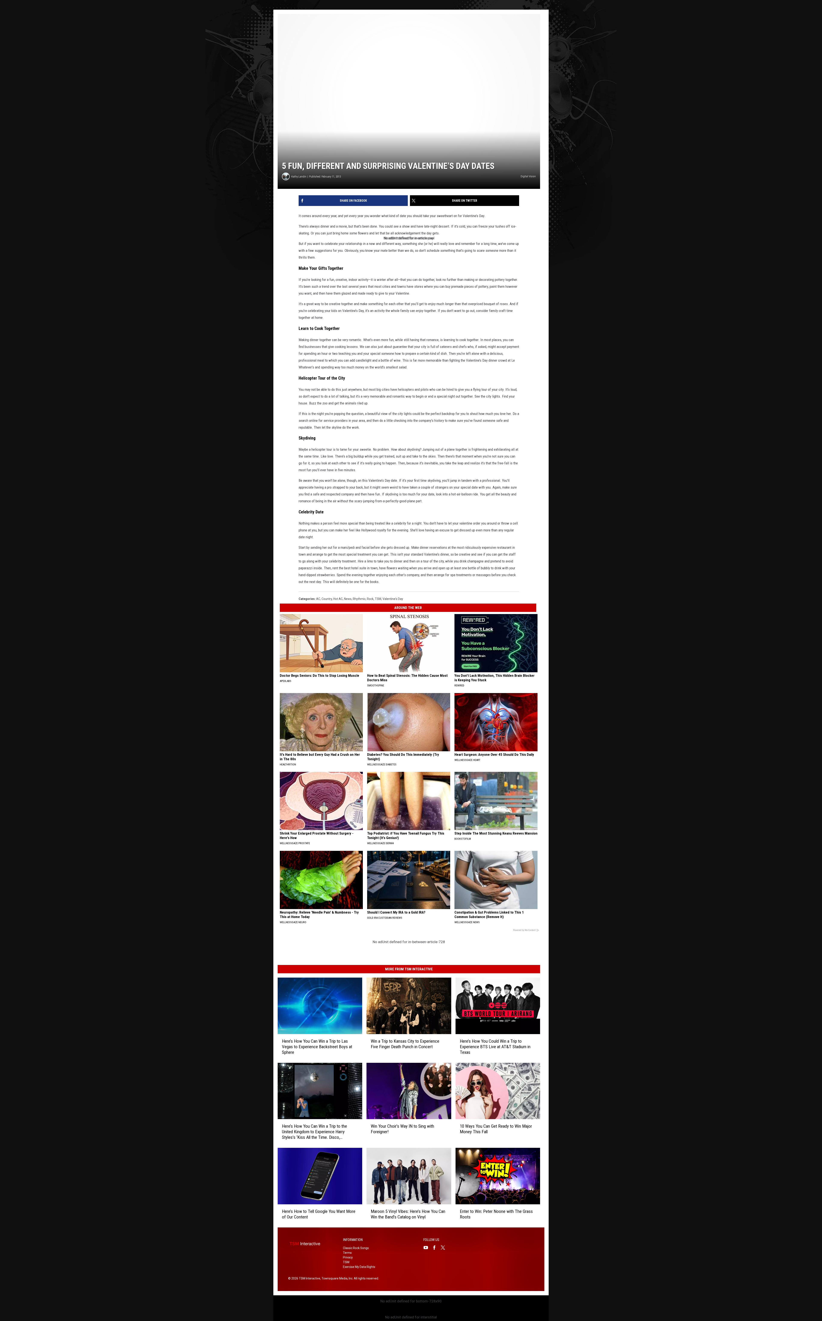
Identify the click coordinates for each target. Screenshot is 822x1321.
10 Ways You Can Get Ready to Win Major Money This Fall (496, 1129)
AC (318, 599)
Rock (370, 599)
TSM (378, 599)
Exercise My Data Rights (359, 1267)
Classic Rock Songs (356, 1248)
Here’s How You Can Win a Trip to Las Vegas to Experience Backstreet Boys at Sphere (317, 1047)
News (347, 599)
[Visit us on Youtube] (427, 1247)
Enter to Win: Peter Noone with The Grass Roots (496, 1214)
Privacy (348, 1257)
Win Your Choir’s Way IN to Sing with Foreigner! (402, 1129)
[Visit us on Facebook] (436, 1247)
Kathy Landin (298, 176)
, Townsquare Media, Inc (336, 1278)
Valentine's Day (393, 599)
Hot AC (338, 599)
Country (327, 599)
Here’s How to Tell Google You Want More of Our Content (318, 1214)
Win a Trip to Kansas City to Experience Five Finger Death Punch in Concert (405, 1044)
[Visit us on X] (444, 1247)
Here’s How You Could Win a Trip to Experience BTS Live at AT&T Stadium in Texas (495, 1047)
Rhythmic (359, 599)
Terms (347, 1252)
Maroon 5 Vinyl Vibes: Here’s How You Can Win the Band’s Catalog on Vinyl (408, 1214)
